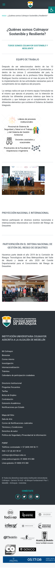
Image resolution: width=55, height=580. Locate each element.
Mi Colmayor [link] (7, 351)
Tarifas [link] (5, 391)
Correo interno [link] (8, 359)
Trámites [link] (5, 371)
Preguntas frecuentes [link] (11, 387)
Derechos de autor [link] (10, 431)
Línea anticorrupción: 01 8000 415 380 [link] (18, 459)
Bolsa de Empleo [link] (9, 395)
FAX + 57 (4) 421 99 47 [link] (11, 451)
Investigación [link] (7, 363)
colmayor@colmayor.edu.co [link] (14, 455)
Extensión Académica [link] (11, 403)
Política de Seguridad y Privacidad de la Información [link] (24, 435)
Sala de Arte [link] (7, 419)
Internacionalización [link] (10, 367)
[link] (51, 9)
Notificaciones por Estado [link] (13, 407)
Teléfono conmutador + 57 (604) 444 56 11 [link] (20, 447)
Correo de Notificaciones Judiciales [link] (17, 423)
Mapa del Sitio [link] (8, 415)
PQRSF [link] (5, 443)
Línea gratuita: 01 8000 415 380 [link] (15, 463)
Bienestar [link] (6, 355)
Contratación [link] (7, 399)
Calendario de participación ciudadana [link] (18, 375)
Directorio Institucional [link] (12, 383)
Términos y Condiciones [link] (12, 427)
